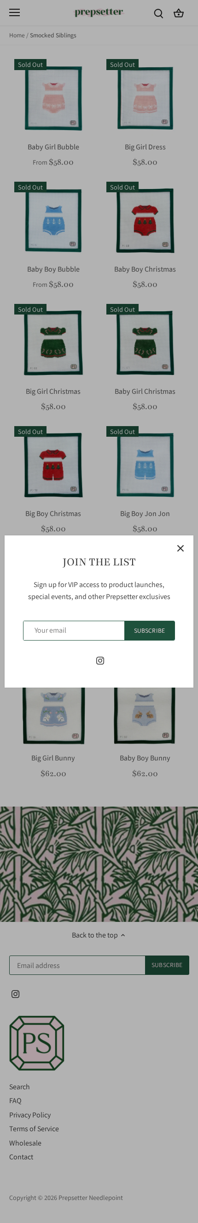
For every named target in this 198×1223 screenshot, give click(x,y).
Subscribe (149, 630)
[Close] (180, 548)
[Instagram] (100, 660)
